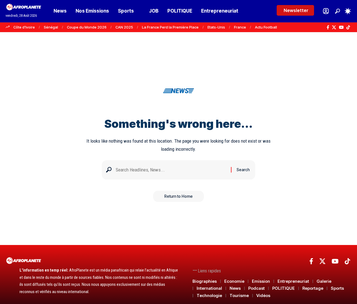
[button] (337, 11)
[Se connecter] (325, 11)
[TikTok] (348, 27)
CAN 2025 (124, 27)
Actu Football (266, 27)
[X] (334, 27)
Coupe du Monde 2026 (87, 27)
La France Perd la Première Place (170, 27)
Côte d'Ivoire (24, 27)
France (240, 27)
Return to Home (178, 196)
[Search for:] (171, 170)
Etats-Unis (216, 27)
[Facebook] (328, 27)
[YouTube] (341, 27)
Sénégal (51, 27)
